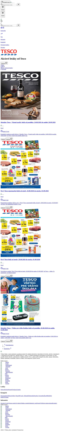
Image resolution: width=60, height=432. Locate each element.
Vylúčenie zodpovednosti (46, 403)
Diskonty (10, 395)
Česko (7, 363)
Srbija (6, 382)
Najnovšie (3, 389)
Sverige (7, 383)
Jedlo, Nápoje (15, 395)
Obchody (10, 389)
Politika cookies (25, 403)
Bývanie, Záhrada (23, 395)
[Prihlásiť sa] (1, 18)
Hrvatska (7, 371)
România (7, 380)
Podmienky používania (34, 403)
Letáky (3, 66)
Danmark (8, 366)
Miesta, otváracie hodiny (7, 68)
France (7, 369)
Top (7, 389)
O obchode (3, 69)
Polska (7, 379)
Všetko (2, 65)
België (7, 362)
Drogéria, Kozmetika (39, 395)
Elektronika (31, 395)
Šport (45, 395)
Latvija (7, 376)
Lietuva (7, 375)
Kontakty (54, 403)
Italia (6, 373)
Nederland (7, 378)
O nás (6, 403)
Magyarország (9, 372)
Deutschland (9, 365)
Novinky (3, 403)
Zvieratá (6, 397)
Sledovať (8, 139)
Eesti (6, 368)
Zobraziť (3, 139)
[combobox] (9, 5)
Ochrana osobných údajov (14, 403)
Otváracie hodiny (16, 389)
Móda (48, 395)
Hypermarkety (4, 395)
